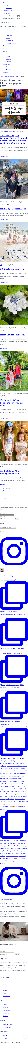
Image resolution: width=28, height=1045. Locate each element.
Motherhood (6, 1010)
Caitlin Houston (4, 22)
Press (5, 1038)
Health (5, 993)
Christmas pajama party (11, 76)
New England (4, 131)
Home (1, 76)
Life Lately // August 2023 (12, 269)
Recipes (5, 1016)
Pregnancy (6, 1013)
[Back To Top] (1, 920)
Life (1, 265)
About (5, 1035)
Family (5, 1004)
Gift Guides (6, 996)
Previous (6, 488)
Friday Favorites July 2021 (12, 335)
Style (4, 984)
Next (5, 498)
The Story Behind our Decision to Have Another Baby (11, 403)
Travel (10, 131)
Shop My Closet (8, 1024)
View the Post (4, 156)
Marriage (6, 1007)
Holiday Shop (7, 1027)
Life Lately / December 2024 (13, 209)
